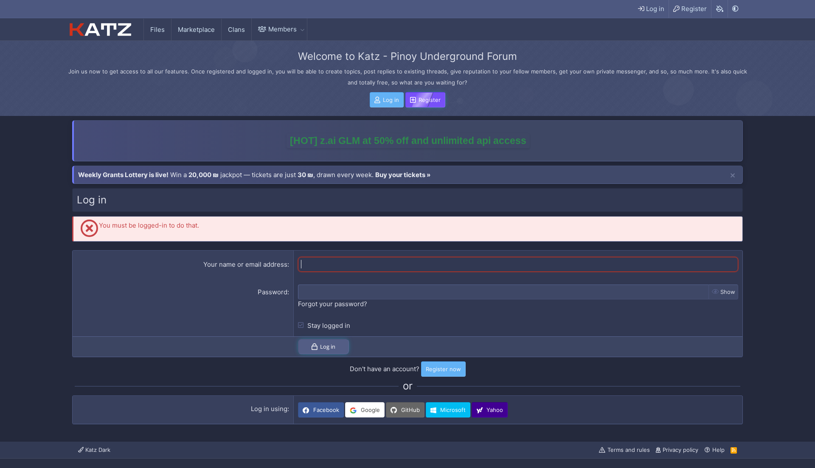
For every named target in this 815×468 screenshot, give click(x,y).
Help (718, 449)
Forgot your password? (332, 304)
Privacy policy (680, 449)
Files (157, 29)
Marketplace (196, 29)
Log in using (269, 409)
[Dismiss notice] (732, 175)
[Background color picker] (719, 9)
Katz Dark (97, 449)
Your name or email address (245, 264)
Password (272, 292)
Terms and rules (628, 449)
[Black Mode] (735, 8)
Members (282, 29)
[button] (302, 29)
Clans (236, 29)
